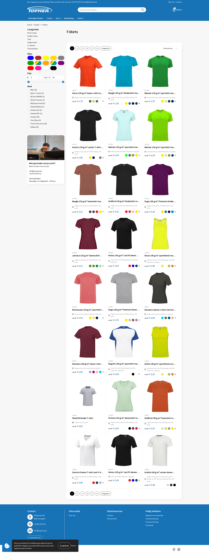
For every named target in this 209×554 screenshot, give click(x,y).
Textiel (79, 18)
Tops (29, 39)
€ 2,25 (113, 211)
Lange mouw (32, 42)
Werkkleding (68, 18)
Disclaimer (149, 525)
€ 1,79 (77, 101)
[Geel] (46, 58)
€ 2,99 (77, 482)
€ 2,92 (77, 426)
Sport (58, 18)
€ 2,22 (77, 211)
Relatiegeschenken (35, 18)
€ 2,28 (149, 211)
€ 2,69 (149, 266)
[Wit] (46, 68)
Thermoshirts (32, 49)
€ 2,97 (149, 428)
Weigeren (73, 545)
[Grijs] (61, 58)
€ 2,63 (113, 428)
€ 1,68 (77, 157)
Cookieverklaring (152, 519)
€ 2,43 (77, 317)
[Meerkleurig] (38, 63)
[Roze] (38, 68)
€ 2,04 (113, 155)
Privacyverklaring (152, 522)
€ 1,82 (113, 103)
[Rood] (30, 68)
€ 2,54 (113, 265)
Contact (179, 2)
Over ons (171, 2)
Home (29, 25)
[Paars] (61, 63)
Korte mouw (32, 33)
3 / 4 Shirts (31, 45)
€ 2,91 (149, 374)
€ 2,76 (113, 320)
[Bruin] (38, 58)
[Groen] (30, 63)
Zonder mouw (32, 36)
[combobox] (108, 9)
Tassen (49, 18)
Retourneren (112, 519)
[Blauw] (30, 58)
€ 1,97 (149, 101)
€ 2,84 (149, 317)
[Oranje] (46, 63)
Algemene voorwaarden (154, 515)
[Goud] (53, 58)
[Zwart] (53, 68)
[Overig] (53, 63)
